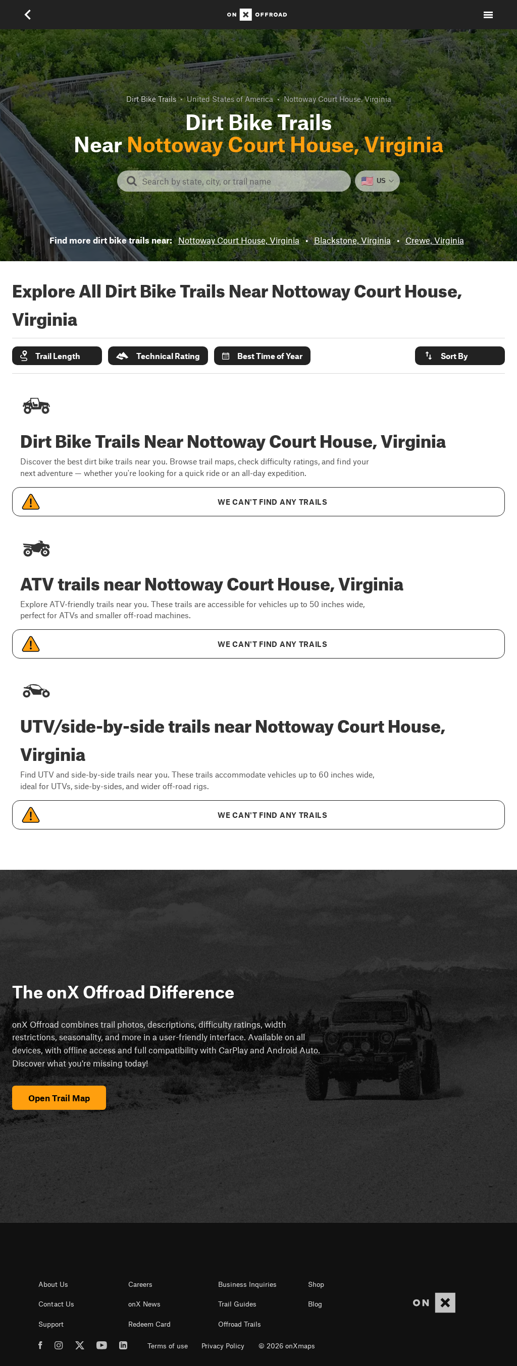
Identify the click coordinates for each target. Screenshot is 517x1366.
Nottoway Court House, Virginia (238, 240)
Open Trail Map (59, 1098)
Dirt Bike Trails (151, 98)
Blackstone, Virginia (352, 240)
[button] (57, 355)
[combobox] (242, 181)
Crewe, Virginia (434, 240)
